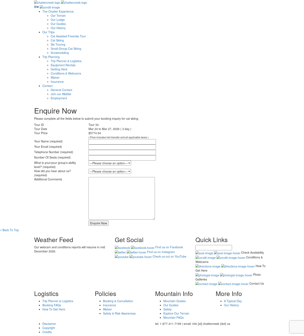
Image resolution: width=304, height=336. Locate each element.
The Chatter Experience (58, 11)
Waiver (55, 77)
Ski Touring (58, 44)
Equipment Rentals (63, 65)
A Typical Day (233, 301)
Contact (47, 86)
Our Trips (48, 32)
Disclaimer (49, 324)
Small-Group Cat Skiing (66, 48)
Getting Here (59, 69)
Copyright (48, 328)
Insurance (57, 81)
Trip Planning (51, 57)
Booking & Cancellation (118, 301)
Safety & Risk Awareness (119, 313)
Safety (167, 309)
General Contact (61, 90)
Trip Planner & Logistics (66, 61)
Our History (58, 28)
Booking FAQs (51, 305)
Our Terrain (58, 15)
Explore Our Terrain (176, 313)
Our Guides (58, 24)
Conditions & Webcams (66, 73)
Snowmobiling (60, 53)
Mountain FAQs (173, 317)
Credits (47, 332)
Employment (59, 98)
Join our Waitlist (61, 94)
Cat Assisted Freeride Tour (68, 36)
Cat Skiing (57, 40)
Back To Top (9, 230)
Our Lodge (58, 20)
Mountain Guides (174, 301)
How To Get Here (53, 309)
